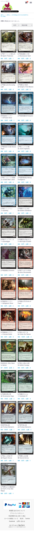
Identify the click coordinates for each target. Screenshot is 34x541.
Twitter (27, 518)
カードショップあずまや (17, 525)
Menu (31, 1)
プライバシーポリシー (17, 513)
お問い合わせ (21, 521)
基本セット (3, 15)
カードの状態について (11, 518)
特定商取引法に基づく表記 (17, 516)
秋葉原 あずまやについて (17, 510)
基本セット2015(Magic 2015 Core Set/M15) (17, 15)
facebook (12, 521)
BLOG (21, 518)
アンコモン (3, 16)
